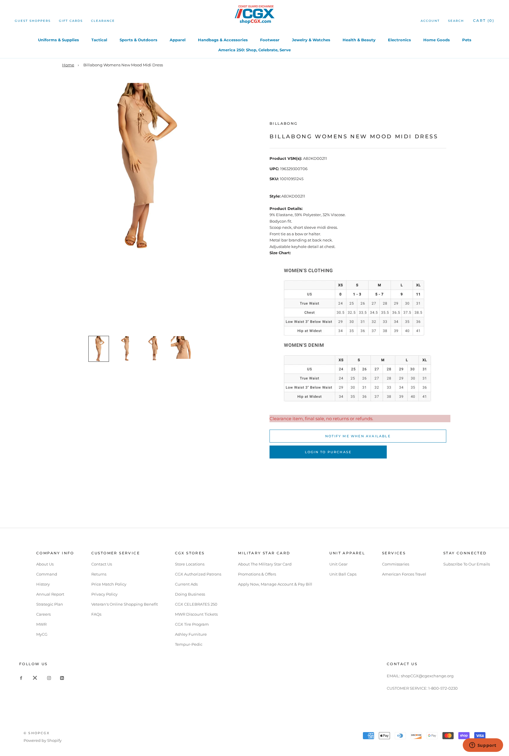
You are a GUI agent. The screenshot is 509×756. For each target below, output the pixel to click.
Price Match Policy (108, 584)
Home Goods (436, 39)
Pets (466, 39)
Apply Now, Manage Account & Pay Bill (275, 584)
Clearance (103, 21)
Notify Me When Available (358, 436)
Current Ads (186, 584)
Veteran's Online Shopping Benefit (124, 604)
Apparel (178, 39)
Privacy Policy (104, 594)
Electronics (399, 39)
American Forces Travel (404, 574)
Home (68, 65)
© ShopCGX (36, 733)
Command (46, 574)
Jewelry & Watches (311, 39)
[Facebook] (21, 678)
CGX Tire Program (192, 624)
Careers (43, 614)
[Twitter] (35, 678)
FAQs (96, 614)
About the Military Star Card (265, 564)
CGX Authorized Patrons (198, 574)
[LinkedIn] (62, 678)
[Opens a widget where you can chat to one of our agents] (482, 745)
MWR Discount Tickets (196, 614)
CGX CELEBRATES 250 (196, 604)
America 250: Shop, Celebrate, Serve (254, 49)
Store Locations (189, 564)
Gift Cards (71, 21)
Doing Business (190, 594)
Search (456, 21)
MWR (41, 624)
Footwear (270, 39)
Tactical (99, 39)
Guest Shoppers (33, 21)
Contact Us (101, 564)
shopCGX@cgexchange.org (427, 675)
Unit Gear (338, 564)
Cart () (483, 20)
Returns (98, 574)
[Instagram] (49, 678)
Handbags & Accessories (223, 39)
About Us (45, 564)
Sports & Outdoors (138, 39)
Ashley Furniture (191, 634)
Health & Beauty (359, 39)
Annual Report (50, 594)
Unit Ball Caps (342, 574)
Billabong (284, 123)
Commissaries (395, 564)
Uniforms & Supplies (58, 39)
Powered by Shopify (43, 740)
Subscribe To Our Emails (466, 564)
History (43, 584)
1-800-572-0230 (443, 688)
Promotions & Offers (257, 574)
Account (430, 21)
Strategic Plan (49, 604)
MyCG (41, 634)
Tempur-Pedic (188, 644)
